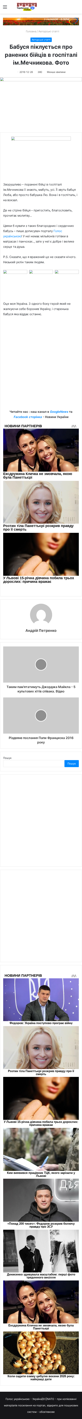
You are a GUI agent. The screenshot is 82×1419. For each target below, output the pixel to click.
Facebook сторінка (28, 417)
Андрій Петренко (41, 630)
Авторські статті (48, 31)
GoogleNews (59, 412)
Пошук (7, 757)
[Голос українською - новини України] (27, 7)
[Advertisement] (41, 366)
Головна (30, 31)
